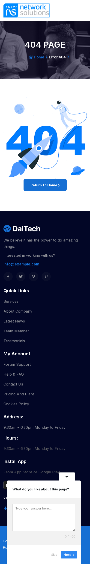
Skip (54, 554)
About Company (17, 311)
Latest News (14, 321)
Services (10, 301)
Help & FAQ (13, 374)
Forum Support (17, 364)
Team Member (16, 331)
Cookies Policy (16, 404)
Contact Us (13, 384)
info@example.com (21, 264)
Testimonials (14, 341)
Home (38, 57)
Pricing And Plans (19, 394)
